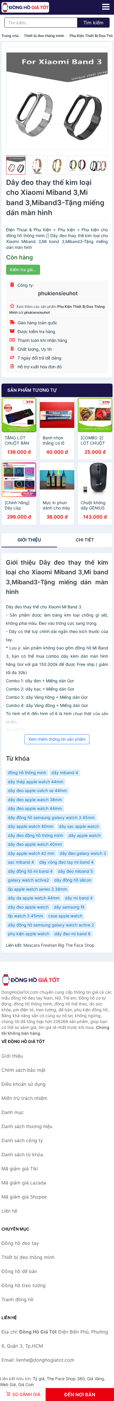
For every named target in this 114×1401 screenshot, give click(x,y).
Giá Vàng (95, 1378)
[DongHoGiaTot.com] (34, 7)
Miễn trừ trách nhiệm (24, 1098)
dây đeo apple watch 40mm (35, 844)
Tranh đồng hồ (17, 1299)
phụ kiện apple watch (28, 933)
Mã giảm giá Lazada (23, 1183)
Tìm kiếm (93, 23)
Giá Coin (26, 1384)
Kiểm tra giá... (23, 269)
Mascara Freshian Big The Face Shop (58, 945)
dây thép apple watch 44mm (35, 781)
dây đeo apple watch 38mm (35, 799)
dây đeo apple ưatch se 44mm (37, 790)
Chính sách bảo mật (23, 1070)
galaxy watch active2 (28, 879)
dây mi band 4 (79, 897)
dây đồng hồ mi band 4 (30, 871)
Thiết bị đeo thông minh (44, 35)
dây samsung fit (69, 906)
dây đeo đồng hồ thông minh (35, 835)
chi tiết (85, 540)
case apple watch (65, 915)
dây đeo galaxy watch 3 (83, 853)
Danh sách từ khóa (22, 1154)
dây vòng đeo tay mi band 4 (66, 862)
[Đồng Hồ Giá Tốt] (30, 979)
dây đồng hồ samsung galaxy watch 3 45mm (51, 817)
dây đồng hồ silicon (72, 879)
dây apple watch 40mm (30, 826)
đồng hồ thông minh (27, 772)
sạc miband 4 (21, 862)
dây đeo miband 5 (75, 871)
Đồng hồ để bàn (19, 1271)
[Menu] (106, 6)
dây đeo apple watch (28, 906)
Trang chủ (9, 35)
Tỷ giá (38, 1378)
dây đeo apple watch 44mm (35, 808)
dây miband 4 (64, 772)
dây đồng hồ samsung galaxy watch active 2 (51, 924)
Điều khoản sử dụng (23, 1084)
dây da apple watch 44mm (34, 897)
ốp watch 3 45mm (25, 915)
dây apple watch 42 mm (31, 853)
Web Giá (8, 1384)
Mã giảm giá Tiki (19, 1169)
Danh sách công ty (22, 1140)
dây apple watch (84, 835)
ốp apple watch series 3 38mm (37, 889)
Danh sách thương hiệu (26, 1126)
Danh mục (12, 1112)
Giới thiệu (29, 540)
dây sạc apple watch (79, 826)
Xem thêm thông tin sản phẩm (57, 739)
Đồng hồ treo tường (23, 1285)
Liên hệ (9, 1211)
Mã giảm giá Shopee (24, 1197)
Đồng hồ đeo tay (20, 1243)
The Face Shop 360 (66, 1378)
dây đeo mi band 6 (72, 933)
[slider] (15, 165)
